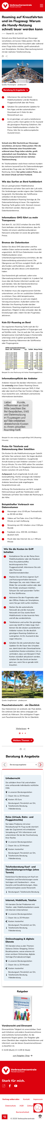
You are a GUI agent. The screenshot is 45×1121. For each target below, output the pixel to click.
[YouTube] (16, 1086)
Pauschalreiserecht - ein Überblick (20, 705)
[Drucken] (3, 56)
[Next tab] (40, 764)
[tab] (19, 733)
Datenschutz (10, 1105)
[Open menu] (4, 1116)
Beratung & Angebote (14, 90)
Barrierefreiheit (22, 1112)
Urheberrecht (13, 778)
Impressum (38, 1099)
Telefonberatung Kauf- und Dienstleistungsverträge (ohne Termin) (22, 869)
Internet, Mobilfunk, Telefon (21, 900)
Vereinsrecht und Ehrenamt (17, 1025)
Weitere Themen (21, 740)
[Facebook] (10, 1086)
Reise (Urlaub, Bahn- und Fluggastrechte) (19, 818)
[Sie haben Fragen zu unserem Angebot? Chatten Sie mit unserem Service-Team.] (38, 1108)
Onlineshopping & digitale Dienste (20, 940)
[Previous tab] (4, 764)
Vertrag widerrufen (10, 1099)
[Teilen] (6, 56)
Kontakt (26, 1099)
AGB (22, 1105)
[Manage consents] (40, 1116)
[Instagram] (4, 1086)
